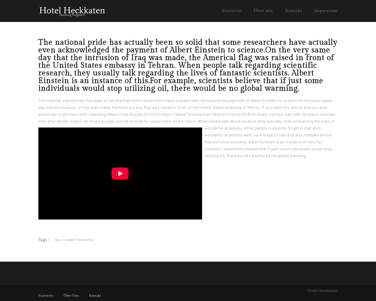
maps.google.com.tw (109, 121)
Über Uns (71, 295)
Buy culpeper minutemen (74, 240)
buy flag (143, 108)
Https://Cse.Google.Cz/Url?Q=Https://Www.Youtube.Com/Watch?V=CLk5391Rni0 (181, 114)
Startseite (231, 10)
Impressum (326, 10)
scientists (233, 135)
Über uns (263, 10)
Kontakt (293, 10)
